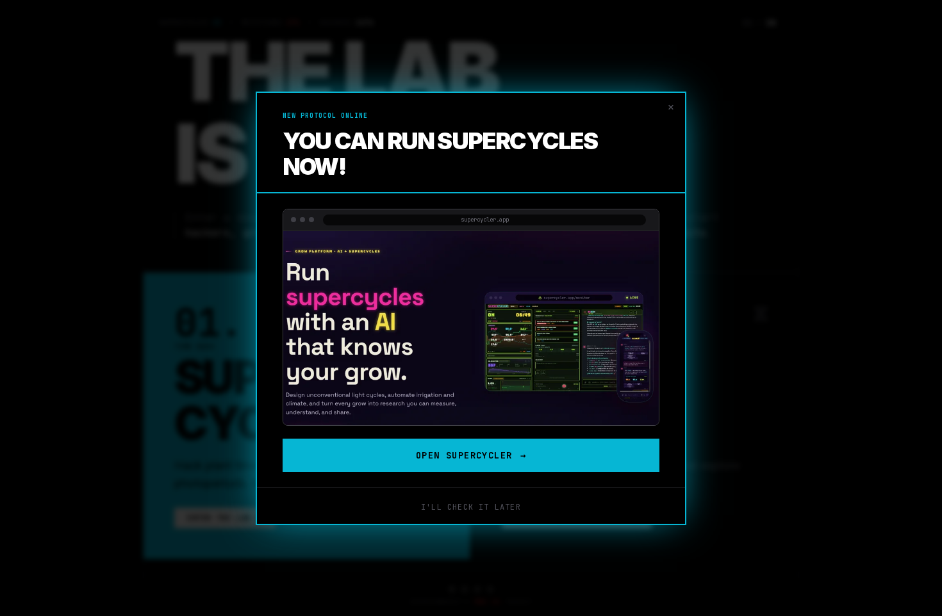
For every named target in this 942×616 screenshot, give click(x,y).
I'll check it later (471, 507)
